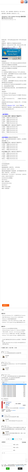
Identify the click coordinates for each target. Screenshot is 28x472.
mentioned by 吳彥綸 (7, 178)
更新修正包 (16, 11)
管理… (20, 468)
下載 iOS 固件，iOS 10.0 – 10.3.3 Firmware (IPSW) (13, 331)
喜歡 (6, 305)
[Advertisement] (14, 29)
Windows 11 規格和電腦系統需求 (9, 318)
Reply (7, 351)
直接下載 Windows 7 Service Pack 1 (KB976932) (12, 317)
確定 (8, 468)
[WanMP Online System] (8, 8)
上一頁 (7, 439)
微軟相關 (11, 11)
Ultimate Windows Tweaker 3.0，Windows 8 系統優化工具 (14, 330)
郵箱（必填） (16, 447)
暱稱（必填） (16, 444)
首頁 (7, 11)
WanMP (7, 355)
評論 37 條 (13, 19)
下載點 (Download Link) (12, 117)
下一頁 (20, 439)
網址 (14, 450)
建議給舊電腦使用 (13, 137)
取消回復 (24, 442)
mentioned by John (6, 183)
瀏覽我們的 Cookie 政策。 (20, 465)
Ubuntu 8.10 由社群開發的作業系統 (9, 328)
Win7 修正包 (22, 11)
